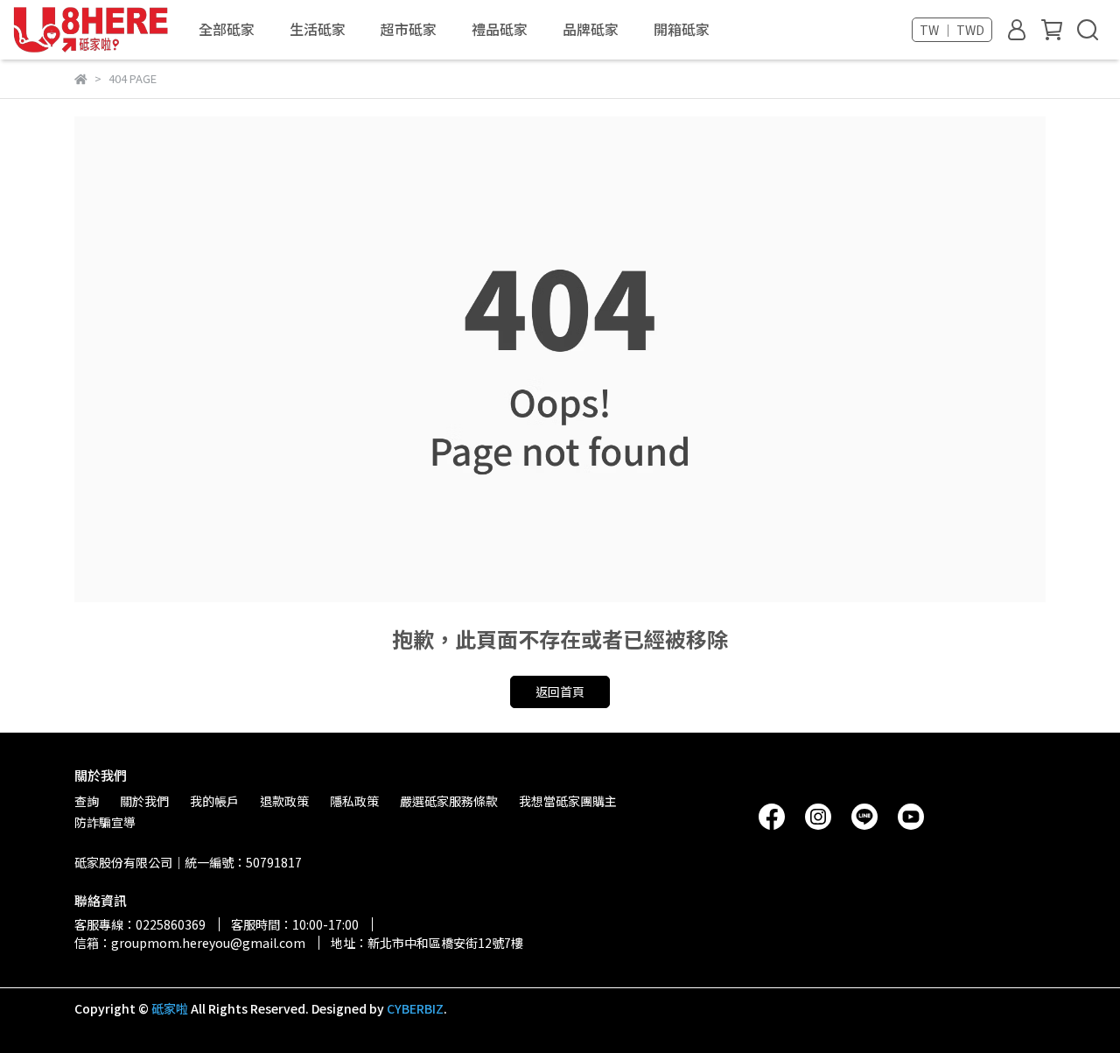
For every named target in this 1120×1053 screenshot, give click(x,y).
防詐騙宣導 (105, 822)
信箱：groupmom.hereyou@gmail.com (189, 942)
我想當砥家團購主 (568, 801)
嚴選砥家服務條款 (449, 801)
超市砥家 (409, 29)
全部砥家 (227, 29)
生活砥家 (318, 29)
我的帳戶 (214, 801)
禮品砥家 (500, 29)
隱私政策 (354, 801)
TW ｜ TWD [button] (952, 30)
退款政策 (284, 801)
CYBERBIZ (415, 1008)
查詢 (86, 801)
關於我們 (144, 801)
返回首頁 (560, 691)
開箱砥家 (682, 29)
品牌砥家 (591, 29)
